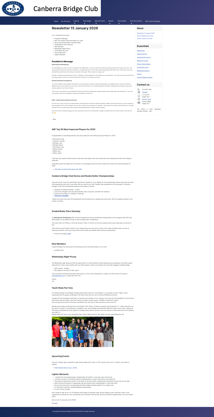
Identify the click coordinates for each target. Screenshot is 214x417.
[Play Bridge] (84, 23)
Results (110, 21)
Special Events (100, 21)
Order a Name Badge (144, 64)
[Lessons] (74, 23)
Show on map (146, 99)
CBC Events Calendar (152, 21)
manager (145, 92)
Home (56, 21)
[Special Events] (96, 23)
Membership (141, 50)
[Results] (109, 23)
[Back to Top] (211, 414)
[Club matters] (119, 23)
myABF (68, 233)
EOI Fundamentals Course (145, 36)
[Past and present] (131, 23)
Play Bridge (87, 21)
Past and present (136, 21)
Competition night (142, 67)
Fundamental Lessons (144, 57)
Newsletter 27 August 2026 (145, 33)
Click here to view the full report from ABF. (68, 169)
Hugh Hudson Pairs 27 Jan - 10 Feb (66, 367)
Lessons (76, 21)
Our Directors (65, 21)
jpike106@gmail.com (58, 276)
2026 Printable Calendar (144, 77)
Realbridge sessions (143, 71)
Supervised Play (142, 54)
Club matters (122, 21)
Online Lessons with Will (144, 38)
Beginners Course (142, 61)
